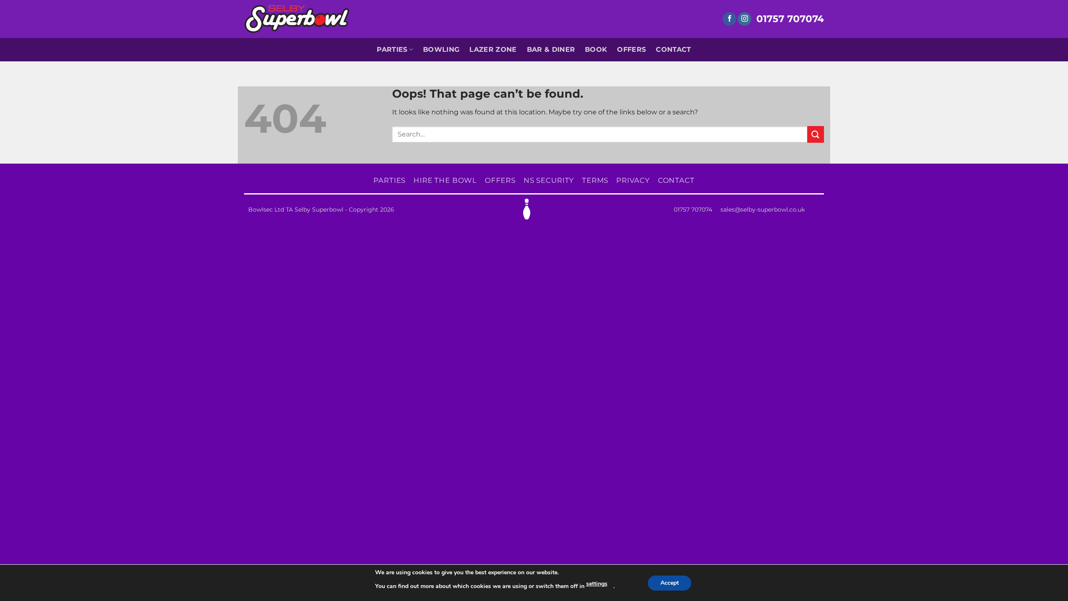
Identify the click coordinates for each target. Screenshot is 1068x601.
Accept (669, 583)
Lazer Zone (492, 49)
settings (596, 584)
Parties (392, 49)
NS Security (549, 180)
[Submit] (815, 134)
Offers (631, 49)
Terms (595, 180)
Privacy (633, 180)
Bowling (441, 49)
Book (596, 49)
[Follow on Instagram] (744, 19)
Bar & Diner (551, 49)
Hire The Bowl (445, 180)
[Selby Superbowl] (297, 19)
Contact (673, 49)
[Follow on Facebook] (729, 19)
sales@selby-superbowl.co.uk (762, 209)
